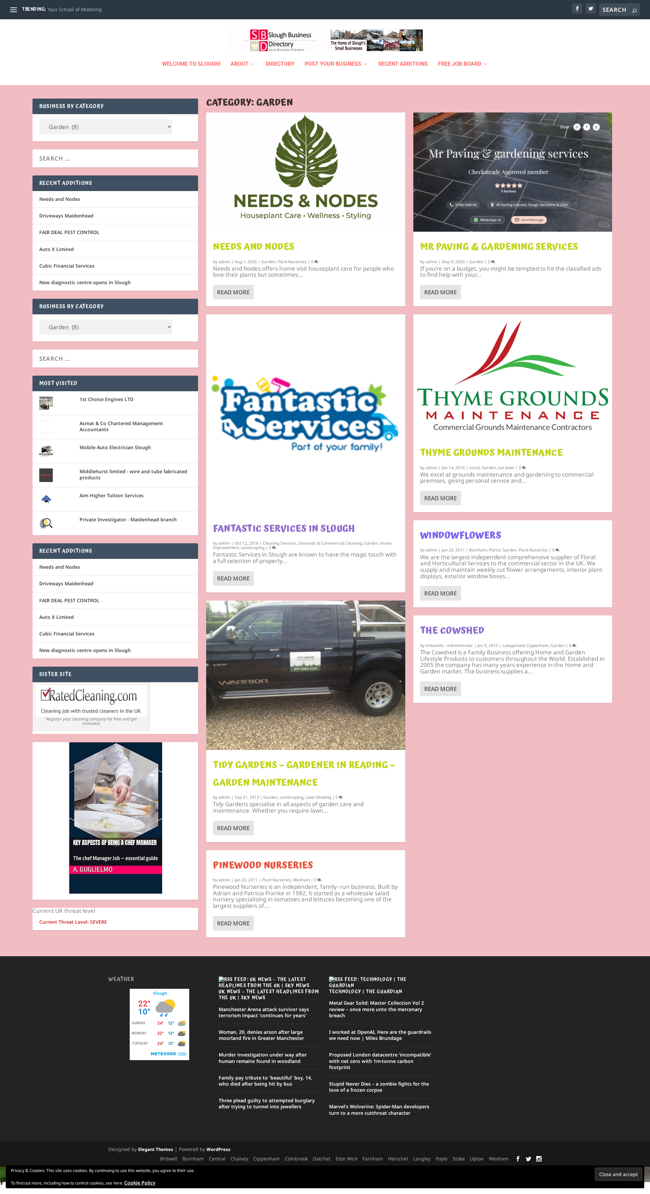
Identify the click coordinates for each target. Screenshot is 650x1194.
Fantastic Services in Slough (284, 528)
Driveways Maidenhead (66, 215)
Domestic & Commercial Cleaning (330, 543)
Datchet (321, 1158)
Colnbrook (296, 1158)
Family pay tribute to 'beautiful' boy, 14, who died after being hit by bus (265, 1080)
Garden (268, 262)
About (239, 64)
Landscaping (252, 547)
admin (224, 262)
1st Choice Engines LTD (106, 399)
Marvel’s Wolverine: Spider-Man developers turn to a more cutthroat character (379, 1109)
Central (217, 1158)
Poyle (442, 1158)
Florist (494, 550)
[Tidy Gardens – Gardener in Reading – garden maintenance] (305, 675)
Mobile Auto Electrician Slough (115, 447)
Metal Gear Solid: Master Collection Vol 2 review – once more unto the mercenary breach (376, 1009)
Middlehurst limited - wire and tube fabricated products (133, 474)
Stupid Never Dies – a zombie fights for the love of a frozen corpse (379, 1087)
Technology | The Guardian (365, 992)
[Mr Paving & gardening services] (512, 172)
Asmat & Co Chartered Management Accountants (121, 426)
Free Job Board (459, 64)
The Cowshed (452, 630)
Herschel (398, 1158)
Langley (422, 1158)
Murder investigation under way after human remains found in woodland (263, 1057)
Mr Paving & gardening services (499, 246)
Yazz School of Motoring (75, 9)
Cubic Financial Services (66, 266)
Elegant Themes (155, 1149)
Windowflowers (460, 535)
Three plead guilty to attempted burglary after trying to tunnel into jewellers (267, 1103)
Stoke (459, 1158)
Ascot (474, 467)
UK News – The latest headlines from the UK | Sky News (269, 995)
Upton (477, 1158)
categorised (513, 645)
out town (506, 467)
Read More (233, 292)
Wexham (301, 880)
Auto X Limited (56, 249)
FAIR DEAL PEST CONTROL (69, 232)
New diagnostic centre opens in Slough (85, 282)
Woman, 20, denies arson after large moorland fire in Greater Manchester (261, 1035)
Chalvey (239, 1158)
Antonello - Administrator (449, 645)
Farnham (373, 1158)
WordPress (219, 1149)
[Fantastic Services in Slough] (305, 413)
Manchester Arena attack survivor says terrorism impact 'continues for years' (264, 1012)
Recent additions (403, 64)
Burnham (478, 550)
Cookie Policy (139, 1182)
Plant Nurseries (292, 262)
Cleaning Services (279, 543)
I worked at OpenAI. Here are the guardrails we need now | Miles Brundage (380, 1035)
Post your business (333, 64)
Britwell (168, 1158)
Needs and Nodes (254, 246)
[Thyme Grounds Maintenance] (512, 376)
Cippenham (537, 645)
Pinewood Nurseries (263, 865)
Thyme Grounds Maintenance (491, 452)
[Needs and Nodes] (305, 172)
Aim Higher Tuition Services (112, 495)
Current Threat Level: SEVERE (73, 922)
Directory (280, 64)
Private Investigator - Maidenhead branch (128, 519)
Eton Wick (346, 1158)
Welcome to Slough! (191, 64)
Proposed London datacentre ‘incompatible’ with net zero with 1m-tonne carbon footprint (380, 1060)
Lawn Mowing (318, 797)
